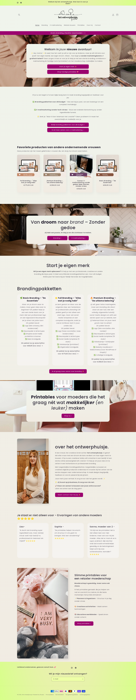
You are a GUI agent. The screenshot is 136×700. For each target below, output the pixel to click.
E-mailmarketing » (79, 238)
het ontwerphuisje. (27, 694)
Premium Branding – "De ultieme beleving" (54, 181)
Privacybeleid (50, 694)
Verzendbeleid (59, 694)
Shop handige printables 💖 (68, 72)
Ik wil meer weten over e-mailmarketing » (68, 130)
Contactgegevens (85, 694)
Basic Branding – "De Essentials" (107, 181)
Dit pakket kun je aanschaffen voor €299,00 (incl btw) (103, 360)
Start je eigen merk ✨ (68, 66)
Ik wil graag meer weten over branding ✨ (68, 371)
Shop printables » (84, 623)
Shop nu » (68, 416)
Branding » (57, 238)
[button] (19, 15)
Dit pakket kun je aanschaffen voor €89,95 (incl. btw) (33, 344)
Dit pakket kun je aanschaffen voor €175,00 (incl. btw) (68, 352)
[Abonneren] (82, 679)
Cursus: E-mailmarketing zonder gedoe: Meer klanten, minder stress (81, 183)
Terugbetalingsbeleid (71, 694)
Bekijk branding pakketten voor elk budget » (68, 125)
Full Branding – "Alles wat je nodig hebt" (28, 181)
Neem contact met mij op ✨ (69, 495)
